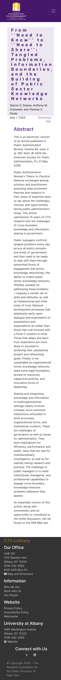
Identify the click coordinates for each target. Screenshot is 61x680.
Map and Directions (20, 574)
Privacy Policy (13, 608)
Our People (11, 595)
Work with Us (12, 591)
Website (12, 641)
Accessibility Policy (16, 612)
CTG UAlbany (17, 540)
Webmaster (11, 616)
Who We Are (12, 587)
